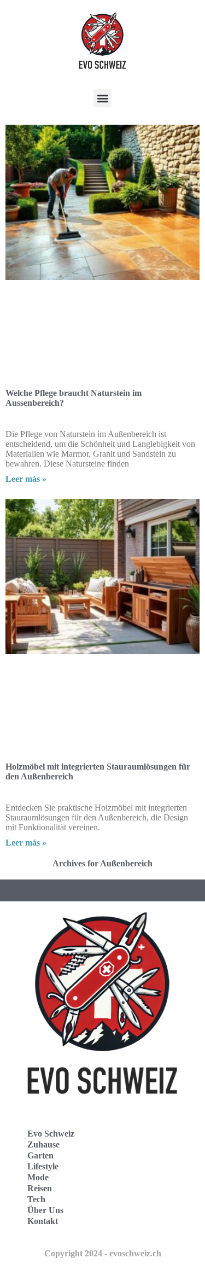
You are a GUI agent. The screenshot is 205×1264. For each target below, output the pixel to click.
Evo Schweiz (50, 1133)
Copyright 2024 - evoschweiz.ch (102, 1253)
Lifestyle (42, 1166)
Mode (38, 1177)
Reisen (39, 1188)
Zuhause (43, 1144)
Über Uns (45, 1210)
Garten (40, 1155)
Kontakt (42, 1221)
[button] (102, 98)
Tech (36, 1199)
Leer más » (25, 479)
